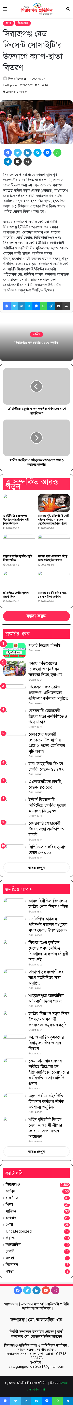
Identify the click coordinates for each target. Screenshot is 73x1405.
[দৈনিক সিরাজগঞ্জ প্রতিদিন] (36, 9)
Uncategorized (19, 1231)
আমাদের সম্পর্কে (32, 1304)
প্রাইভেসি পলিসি (58, 1304)
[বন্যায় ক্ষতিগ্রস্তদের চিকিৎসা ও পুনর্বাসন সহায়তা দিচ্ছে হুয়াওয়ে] (14, 668)
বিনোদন (12, 1264)
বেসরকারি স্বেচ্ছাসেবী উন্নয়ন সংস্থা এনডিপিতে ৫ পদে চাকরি (48, 716)
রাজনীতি (12, 1198)
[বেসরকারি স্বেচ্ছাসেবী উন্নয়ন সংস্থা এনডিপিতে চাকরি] (14, 829)
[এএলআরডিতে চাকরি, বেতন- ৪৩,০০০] (14, 786)
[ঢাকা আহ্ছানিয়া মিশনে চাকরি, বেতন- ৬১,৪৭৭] (14, 768)
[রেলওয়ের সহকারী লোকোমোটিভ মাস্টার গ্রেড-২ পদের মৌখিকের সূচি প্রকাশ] (14, 739)
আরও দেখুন (36, 868)
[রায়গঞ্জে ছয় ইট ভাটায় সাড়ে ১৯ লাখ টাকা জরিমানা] (54, 580)
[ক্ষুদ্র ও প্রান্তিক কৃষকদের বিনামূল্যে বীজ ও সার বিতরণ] (14, 1042)
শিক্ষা (9, 1204)
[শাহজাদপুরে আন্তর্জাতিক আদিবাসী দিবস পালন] (14, 1000)
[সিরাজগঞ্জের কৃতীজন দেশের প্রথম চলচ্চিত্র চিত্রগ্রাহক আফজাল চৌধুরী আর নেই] (14, 947)
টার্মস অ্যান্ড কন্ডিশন (36, 1308)
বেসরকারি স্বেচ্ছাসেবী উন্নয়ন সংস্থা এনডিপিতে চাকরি (46, 829)
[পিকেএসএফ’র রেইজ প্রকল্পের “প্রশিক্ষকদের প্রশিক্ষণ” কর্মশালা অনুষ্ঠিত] (14, 692)
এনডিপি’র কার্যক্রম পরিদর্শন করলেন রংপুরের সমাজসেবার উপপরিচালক (48, 925)
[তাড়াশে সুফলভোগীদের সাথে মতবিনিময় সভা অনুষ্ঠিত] (14, 976)
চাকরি (10, 1251)
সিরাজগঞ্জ (23, 23)
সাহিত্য (11, 1211)
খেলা (9, 1224)
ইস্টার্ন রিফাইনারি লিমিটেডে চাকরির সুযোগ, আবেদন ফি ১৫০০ (48, 805)
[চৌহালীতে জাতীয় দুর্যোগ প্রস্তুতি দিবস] (19, 580)
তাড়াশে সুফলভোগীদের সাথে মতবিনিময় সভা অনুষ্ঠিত (46, 977)
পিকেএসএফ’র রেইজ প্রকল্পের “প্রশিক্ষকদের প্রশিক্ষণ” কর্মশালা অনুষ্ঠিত (48, 693)
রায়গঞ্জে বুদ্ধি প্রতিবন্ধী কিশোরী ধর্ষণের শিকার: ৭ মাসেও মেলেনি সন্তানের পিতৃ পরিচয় (53, 519)
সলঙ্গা (10, 1258)
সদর (8, 23)
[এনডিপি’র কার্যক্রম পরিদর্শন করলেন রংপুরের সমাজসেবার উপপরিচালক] (14, 923)
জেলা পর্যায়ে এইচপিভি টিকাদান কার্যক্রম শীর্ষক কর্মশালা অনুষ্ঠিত (46, 1101)
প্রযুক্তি (10, 1238)
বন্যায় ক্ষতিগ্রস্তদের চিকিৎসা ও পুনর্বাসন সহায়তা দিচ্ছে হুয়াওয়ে (45, 669)
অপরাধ (11, 1218)
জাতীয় (36, 334)
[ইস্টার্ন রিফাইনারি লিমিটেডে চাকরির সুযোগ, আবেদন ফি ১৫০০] (14, 804)
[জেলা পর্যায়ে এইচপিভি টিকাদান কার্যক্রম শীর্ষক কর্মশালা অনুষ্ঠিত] (14, 1100)
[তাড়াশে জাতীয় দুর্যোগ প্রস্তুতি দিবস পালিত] (19, 543)
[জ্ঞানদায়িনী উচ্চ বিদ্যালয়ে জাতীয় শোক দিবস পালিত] (14, 905)
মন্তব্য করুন (36, 616)
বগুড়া (10, 1271)
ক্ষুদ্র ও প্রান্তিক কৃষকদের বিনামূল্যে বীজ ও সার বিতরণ (46, 1043)
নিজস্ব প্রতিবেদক (15, 78)
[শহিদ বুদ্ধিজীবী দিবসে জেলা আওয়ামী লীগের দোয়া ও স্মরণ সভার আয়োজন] (14, 1124)
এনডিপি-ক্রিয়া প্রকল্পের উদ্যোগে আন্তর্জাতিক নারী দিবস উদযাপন (16, 519)
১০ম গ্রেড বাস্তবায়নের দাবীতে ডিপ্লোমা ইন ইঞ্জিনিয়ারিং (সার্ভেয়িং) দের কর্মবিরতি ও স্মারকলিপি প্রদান (49, 1072)
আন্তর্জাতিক (13, 1244)
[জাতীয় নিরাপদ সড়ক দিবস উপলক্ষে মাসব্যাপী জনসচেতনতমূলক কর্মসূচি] (14, 1018)
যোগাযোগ (11, 1304)
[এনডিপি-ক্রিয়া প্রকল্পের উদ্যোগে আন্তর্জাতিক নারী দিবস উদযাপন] (19, 503)
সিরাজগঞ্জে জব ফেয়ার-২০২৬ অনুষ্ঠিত (37, 343)
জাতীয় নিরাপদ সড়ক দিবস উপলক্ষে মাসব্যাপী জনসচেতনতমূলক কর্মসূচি (49, 1019)
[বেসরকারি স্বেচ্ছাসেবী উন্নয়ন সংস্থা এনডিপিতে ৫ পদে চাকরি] (14, 716)
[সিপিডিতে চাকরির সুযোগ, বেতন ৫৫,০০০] (14, 850)
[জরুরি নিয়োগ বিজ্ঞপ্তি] (14, 650)
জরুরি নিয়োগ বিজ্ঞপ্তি (44, 645)
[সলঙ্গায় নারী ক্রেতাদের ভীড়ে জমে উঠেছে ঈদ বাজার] (54, 543)
